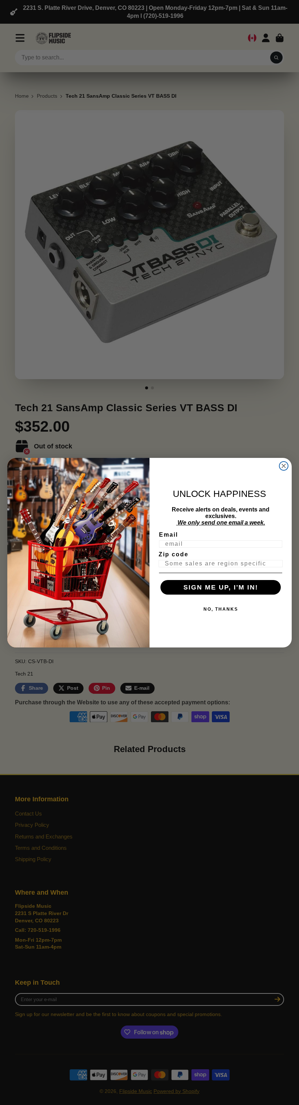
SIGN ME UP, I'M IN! (220, 587)
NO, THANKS (220, 609)
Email (168, 535)
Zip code (174, 554)
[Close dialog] (283, 466)
